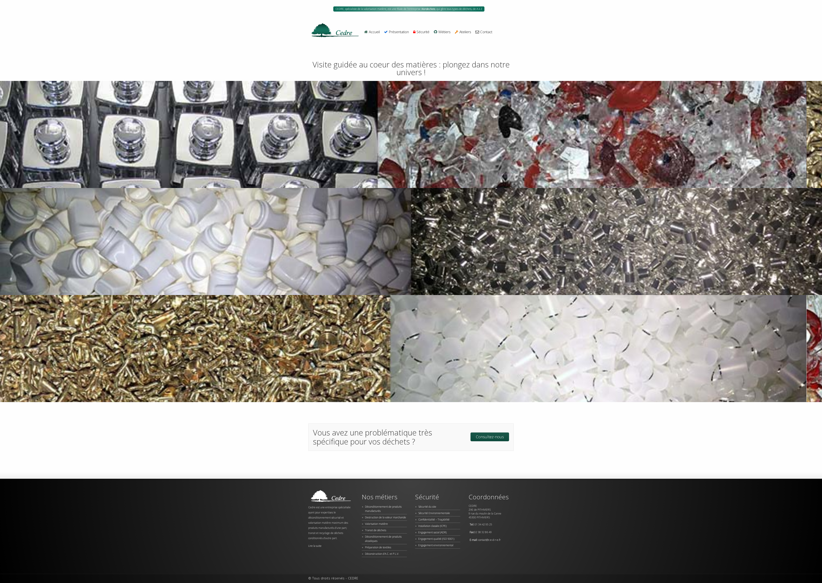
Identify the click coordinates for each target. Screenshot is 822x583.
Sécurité (423, 32)
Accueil (374, 32)
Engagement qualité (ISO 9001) (436, 539)
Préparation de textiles (378, 547)
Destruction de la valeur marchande (385, 517)
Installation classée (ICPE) (432, 526)
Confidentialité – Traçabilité (434, 519)
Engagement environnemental (435, 545)
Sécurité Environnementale (434, 513)
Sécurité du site (427, 506)
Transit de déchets (375, 530)
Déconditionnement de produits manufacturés (383, 509)
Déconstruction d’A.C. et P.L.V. (382, 554)
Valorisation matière (376, 524)
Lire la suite (315, 546)
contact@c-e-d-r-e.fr (489, 540)
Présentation (399, 32)
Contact (486, 32)
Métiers (444, 32)
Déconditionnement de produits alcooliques (383, 539)
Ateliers (465, 32)
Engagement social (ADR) (432, 532)
